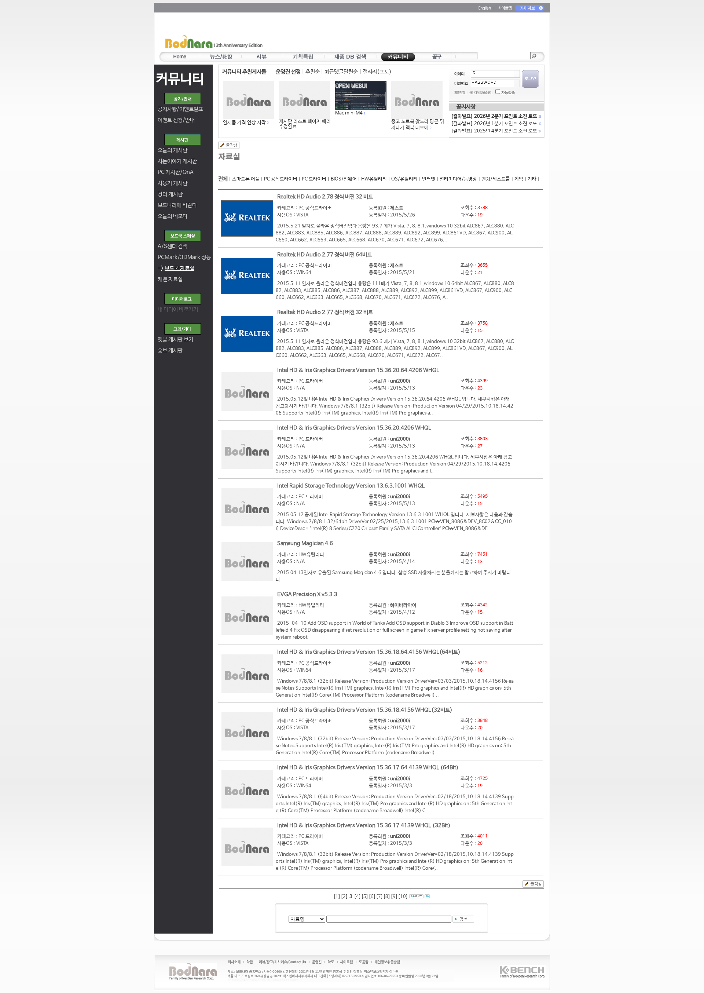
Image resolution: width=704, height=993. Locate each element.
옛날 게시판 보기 (175, 339)
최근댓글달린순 (341, 72)
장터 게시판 (170, 194)
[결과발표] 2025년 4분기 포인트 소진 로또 (495, 131)
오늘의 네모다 (172, 216)
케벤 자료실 (170, 279)
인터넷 (428, 179)
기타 (532, 179)
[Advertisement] (394, 33)
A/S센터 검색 (172, 246)
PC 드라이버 (314, 179)
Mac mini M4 (349, 113)
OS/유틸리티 (404, 179)
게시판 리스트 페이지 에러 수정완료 (305, 124)
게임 (518, 179)
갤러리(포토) (377, 72)
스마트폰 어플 (246, 179)
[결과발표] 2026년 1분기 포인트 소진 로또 (495, 124)
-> (176, 268)
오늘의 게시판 (172, 150)
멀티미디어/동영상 (458, 179)
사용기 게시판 (172, 183)
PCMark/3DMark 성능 (184, 257)
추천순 (312, 72)
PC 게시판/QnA (176, 172)
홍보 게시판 (170, 350)
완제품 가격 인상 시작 (244, 122)
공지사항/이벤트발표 (180, 109)
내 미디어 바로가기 (178, 309)
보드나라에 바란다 (177, 205)
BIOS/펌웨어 (344, 179)
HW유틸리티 (374, 179)
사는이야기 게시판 (177, 161)
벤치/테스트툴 (495, 179)
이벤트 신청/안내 (176, 120)
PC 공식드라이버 (280, 179)
